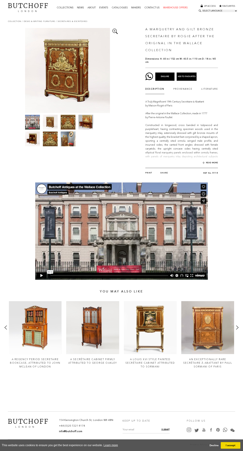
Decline (214, 445)
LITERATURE (209, 89)
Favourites (228, 6)
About (92, 8)
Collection (15, 21)
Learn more (111, 445)
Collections (65, 8)
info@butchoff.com (70, 431)
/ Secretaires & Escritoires (71, 21)
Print (148, 173)
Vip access (210, 6)
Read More (212, 163)
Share (164, 173)
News (80, 8)
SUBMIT (165, 430)
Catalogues (120, 8)
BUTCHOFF (28, 7)
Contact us (152, 8)
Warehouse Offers (175, 8)
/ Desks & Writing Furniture (39, 21)
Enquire (165, 76)
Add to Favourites (187, 76)
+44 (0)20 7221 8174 (72, 426)
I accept (230, 445)
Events (103, 8)
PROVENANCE (182, 89)
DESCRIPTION (154, 89)
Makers (136, 8)
